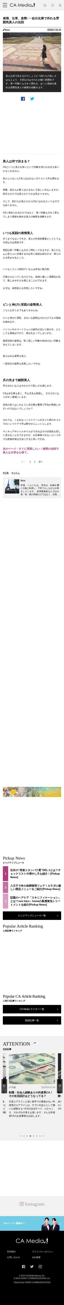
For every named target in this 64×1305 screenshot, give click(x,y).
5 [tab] (33, 1136)
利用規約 (11, 1251)
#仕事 (6, 473)
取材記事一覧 (32, 1020)
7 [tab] (40, 1136)
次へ (41, 461)
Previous (4, 1086)
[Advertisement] (32, 127)
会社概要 (36, 1257)
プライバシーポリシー (42, 1251)
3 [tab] (27, 1136)
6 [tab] (37, 1136)
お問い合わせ (13, 1257)
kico (7, 30)
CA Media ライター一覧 (32, 1009)
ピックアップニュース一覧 (32, 915)
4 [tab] (30, 1136)
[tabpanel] (32, 1092)
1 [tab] (21, 1136)
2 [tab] (24, 1136)
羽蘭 (13, 1087)
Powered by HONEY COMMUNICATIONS (32, 1282)
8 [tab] (43, 1136)
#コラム (16, 473)
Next (60, 1086)
